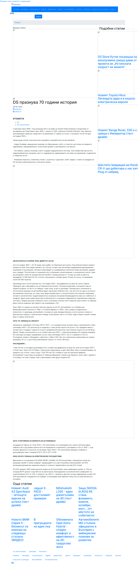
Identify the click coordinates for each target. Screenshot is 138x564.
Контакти (43, 551)
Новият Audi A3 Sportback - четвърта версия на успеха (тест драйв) (20, 496)
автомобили (69, 9)
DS (18, 122)
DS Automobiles (23, 125)
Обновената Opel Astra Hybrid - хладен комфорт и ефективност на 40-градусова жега (65, 533)
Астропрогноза (51, 560)
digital (48, 555)
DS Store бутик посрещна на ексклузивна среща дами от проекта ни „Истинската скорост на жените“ (117, 62)
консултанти (35, 9)
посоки (79, 9)
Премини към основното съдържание (15, 1)
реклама (32, 551)
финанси (77, 555)
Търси (38, 17)
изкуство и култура (21, 560)
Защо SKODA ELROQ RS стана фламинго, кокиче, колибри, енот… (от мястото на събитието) (87, 501)
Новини (16, 555)
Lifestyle (86, 9)
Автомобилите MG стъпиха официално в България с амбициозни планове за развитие (88, 530)
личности (98, 555)
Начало (17, 22)
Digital (43, 9)
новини (17, 9)
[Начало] (15, 4)
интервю (24, 9)
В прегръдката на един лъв (42, 523)
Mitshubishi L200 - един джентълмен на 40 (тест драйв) (65, 494)
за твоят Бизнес (19, 551)
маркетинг (52, 9)
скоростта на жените (100, 9)
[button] (73, 63)
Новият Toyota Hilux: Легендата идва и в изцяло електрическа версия (116, 98)
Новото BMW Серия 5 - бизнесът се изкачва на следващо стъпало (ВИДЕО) (20, 530)
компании (87, 555)
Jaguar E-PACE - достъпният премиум (42, 493)
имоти (60, 9)
